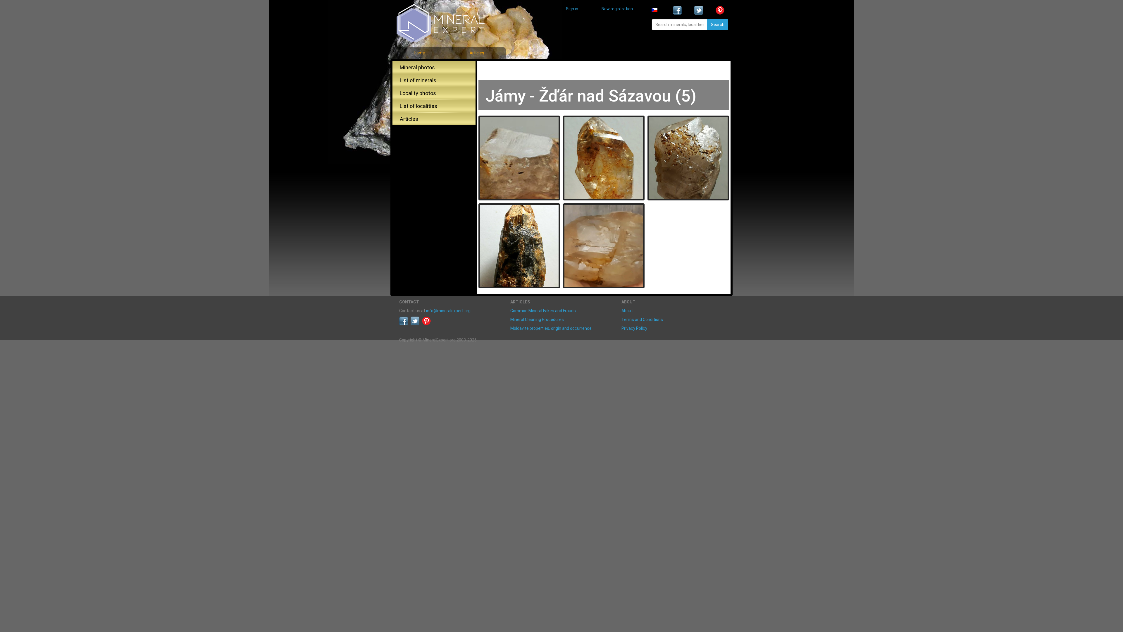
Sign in (572, 8)
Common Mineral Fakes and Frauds (543, 310)
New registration (617, 8)
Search (717, 24)
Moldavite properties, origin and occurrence (551, 328)
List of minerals (418, 80)
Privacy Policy (634, 328)
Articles (477, 53)
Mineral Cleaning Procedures (537, 319)
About (627, 310)
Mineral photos (417, 67)
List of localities (418, 106)
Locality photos (418, 93)
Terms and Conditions (642, 319)
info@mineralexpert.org (448, 310)
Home (419, 53)
